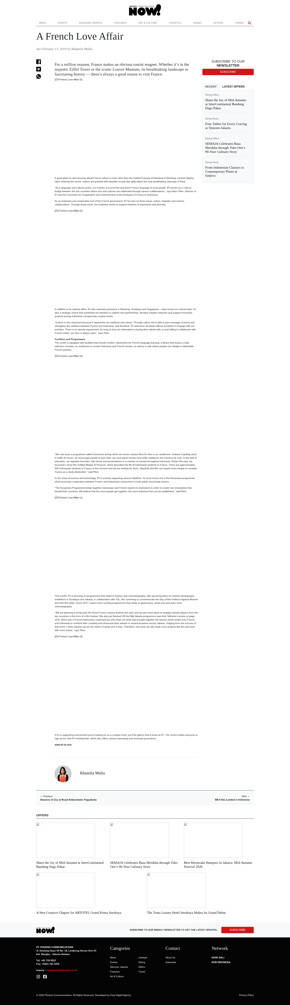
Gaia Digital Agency (120, 995)
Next (246, 796)
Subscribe (170, 962)
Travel (239, 22)
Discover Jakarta (90, 22)
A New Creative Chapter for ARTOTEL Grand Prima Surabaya (78, 912)
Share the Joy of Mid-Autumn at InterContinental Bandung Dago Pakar (225, 104)
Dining (197, 22)
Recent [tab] (211, 86)
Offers (218, 22)
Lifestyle (175, 22)
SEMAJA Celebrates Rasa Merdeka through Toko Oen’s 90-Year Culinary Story (225, 147)
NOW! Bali (218, 957)
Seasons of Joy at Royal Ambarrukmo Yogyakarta (68, 799)
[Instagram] (38, 976)
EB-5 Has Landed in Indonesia (232, 799)
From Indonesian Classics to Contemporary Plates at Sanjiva (224, 171)
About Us (170, 957)
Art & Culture (147, 22)
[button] (249, 23)
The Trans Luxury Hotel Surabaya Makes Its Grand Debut (187, 912)
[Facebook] (45, 976)
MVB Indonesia (221, 962)
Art (38, 49)
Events (62, 22)
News (42, 22)
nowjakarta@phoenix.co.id (61, 970)
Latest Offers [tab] (233, 86)
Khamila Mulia (81, 49)
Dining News (212, 118)
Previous (46, 796)
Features (120, 22)
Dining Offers (212, 94)
